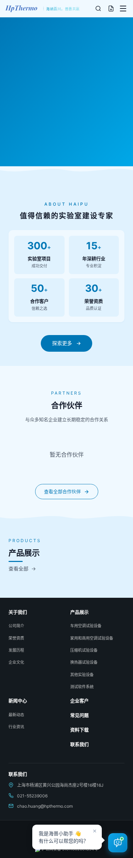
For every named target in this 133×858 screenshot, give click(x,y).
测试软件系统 (82, 686)
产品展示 (79, 612)
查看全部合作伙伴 (62, 491)
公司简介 (16, 625)
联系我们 (79, 744)
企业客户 (79, 700)
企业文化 (16, 662)
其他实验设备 (82, 674)
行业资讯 (16, 726)
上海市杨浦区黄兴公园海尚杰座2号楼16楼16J (60, 785)
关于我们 (18, 612)
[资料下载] (111, 8)
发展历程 (16, 650)
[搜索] (98, 8)
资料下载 (79, 729)
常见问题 (79, 715)
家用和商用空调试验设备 (91, 638)
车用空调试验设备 (85, 625)
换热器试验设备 (84, 662)
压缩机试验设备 (84, 650)
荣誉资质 (16, 638)
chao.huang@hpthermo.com (45, 806)
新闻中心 (18, 700)
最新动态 (16, 714)
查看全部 (22, 569)
